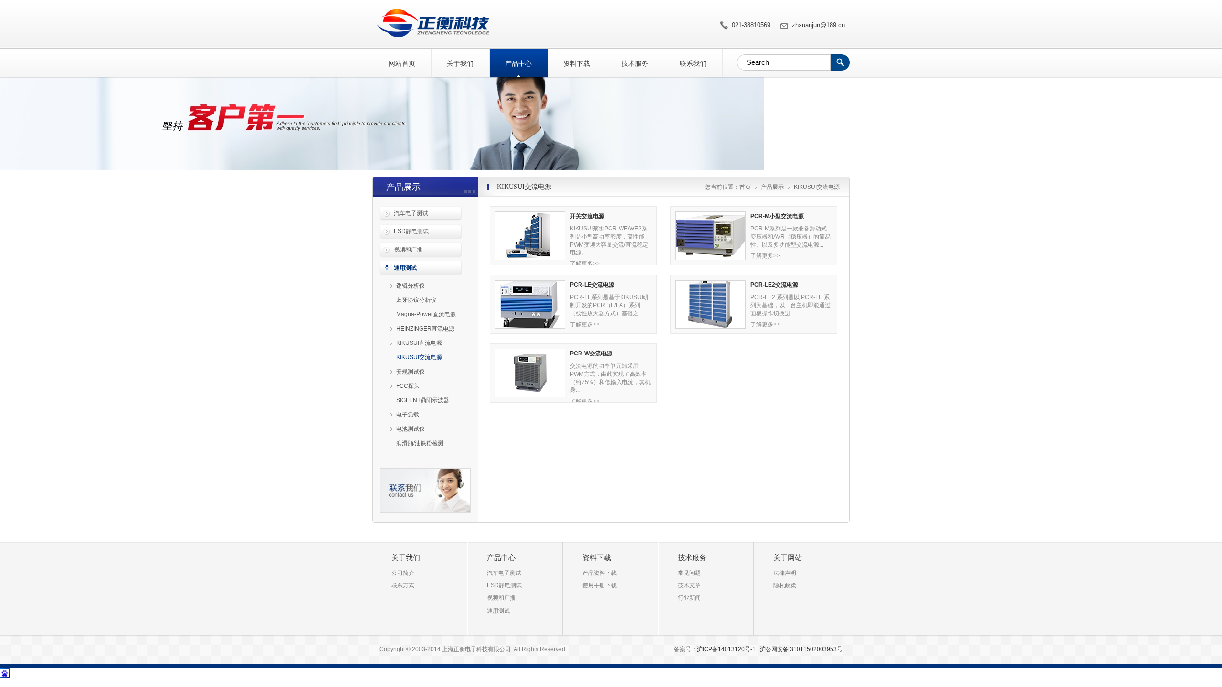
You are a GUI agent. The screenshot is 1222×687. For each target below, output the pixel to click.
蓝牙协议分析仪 (416, 300)
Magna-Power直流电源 (426, 314)
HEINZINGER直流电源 (425, 328)
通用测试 (405, 267)
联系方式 (402, 585)
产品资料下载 (599, 573)
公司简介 (402, 573)
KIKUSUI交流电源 (430, 23)
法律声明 (784, 573)
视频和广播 (408, 249)
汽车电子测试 (411, 213)
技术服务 (635, 63)
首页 (745, 187)
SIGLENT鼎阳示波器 (422, 400)
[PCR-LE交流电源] (530, 304)
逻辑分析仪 (410, 285)
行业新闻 (689, 597)
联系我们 (693, 63)
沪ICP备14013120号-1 (726, 649)
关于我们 (460, 63)
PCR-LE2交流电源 (774, 284)
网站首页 (402, 63)
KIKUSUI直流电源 (419, 343)
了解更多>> (585, 263)
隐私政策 (784, 585)
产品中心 (518, 63)
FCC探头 (408, 386)
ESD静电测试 (411, 231)
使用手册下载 (599, 585)
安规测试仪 (410, 371)
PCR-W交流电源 (591, 353)
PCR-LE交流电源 (592, 284)
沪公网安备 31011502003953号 (801, 649)
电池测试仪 (410, 429)
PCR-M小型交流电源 (777, 216)
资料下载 (576, 63)
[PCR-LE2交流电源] (710, 304)
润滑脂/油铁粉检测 (419, 443)
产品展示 (772, 187)
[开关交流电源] (530, 235)
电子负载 (407, 414)
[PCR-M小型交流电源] (710, 235)
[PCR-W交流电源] (530, 373)
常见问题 (689, 573)
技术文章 (689, 585)
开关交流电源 (587, 216)
